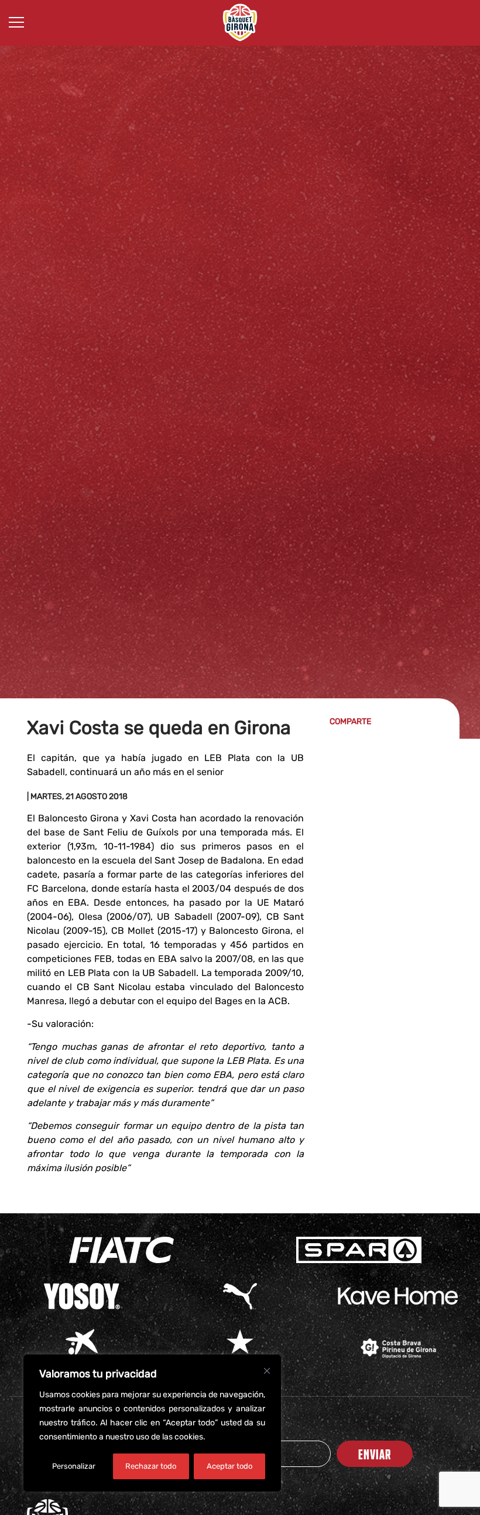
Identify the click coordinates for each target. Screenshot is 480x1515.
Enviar (374, 1453)
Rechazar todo (150, 1466)
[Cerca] (267, 1371)
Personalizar (73, 1466)
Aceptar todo (229, 1466)
